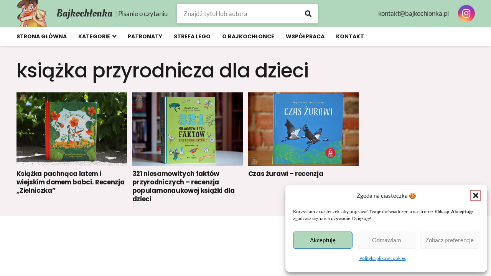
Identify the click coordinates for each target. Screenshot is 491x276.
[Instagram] (466, 13)
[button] (475, 195)
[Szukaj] (308, 13)
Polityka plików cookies (382, 258)
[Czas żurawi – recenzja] (303, 129)
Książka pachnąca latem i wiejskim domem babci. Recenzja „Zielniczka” (70, 182)
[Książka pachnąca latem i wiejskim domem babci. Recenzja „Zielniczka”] (71, 129)
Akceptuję (323, 240)
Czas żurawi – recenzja (285, 173)
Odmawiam (386, 240)
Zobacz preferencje (449, 240)
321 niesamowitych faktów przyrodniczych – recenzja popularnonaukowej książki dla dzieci (183, 186)
